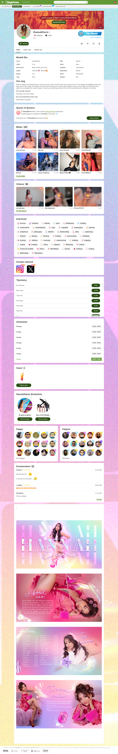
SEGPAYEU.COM (35, 747)
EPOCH (27, 747)
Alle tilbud (36, 6)
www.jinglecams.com (17, 747)
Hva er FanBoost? (96, 37)
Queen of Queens (50, 111)
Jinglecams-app (60, 6)
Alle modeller (6, 6)
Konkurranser (47, 6)
